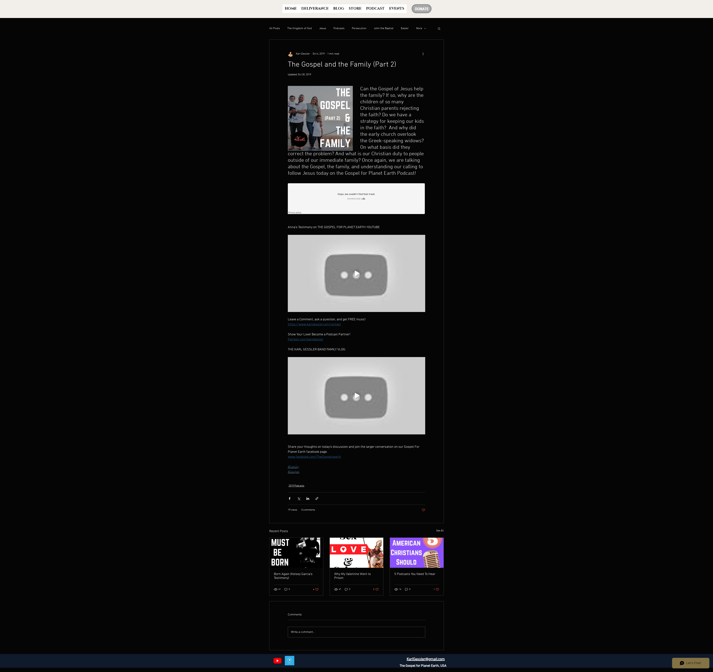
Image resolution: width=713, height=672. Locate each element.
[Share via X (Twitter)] (298, 498)
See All (440, 530)
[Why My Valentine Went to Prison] (356, 553)
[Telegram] (289, 660)
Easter (405, 28)
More (419, 28)
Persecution (359, 28)
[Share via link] (317, 498)
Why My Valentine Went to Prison (352, 576)
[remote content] (356, 199)
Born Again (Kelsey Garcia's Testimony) (293, 576)
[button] (439, 28)
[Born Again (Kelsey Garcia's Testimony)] (296, 553)
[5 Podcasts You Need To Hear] (417, 553)
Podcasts (338, 28)
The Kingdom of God (299, 28)
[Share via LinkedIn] (308, 498)
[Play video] (356, 273)
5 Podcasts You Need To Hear (414, 574)
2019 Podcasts (296, 485)
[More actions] (423, 54)
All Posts (274, 28)
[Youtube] (277, 660)
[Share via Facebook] (289, 498)
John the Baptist (383, 28)
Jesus (322, 28)
